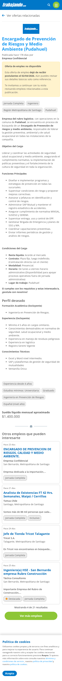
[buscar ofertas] (49, 5)
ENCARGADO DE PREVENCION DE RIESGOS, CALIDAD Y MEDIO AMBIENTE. (27, 452)
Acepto (9, 673)
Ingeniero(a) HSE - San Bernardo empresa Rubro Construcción (27, 571)
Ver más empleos (31, 616)
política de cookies (18, 664)
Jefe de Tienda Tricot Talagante (26, 534)
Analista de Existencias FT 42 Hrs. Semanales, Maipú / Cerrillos (28, 494)
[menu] (56, 5)
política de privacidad (42, 661)
